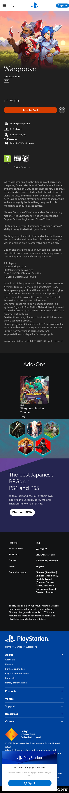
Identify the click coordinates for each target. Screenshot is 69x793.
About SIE (10, 659)
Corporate (10, 678)
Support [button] (10, 706)
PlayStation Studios (15, 668)
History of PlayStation (16, 682)
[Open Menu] (4, 5)
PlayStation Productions (17, 673)
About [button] (9, 654)
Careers (9, 664)
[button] (22, 512)
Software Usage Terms (57, 777)
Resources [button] (11, 713)
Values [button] (9, 698)
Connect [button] (10, 721)
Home (8, 646)
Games (18, 646)
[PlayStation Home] (34, 5)
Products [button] (10, 691)
